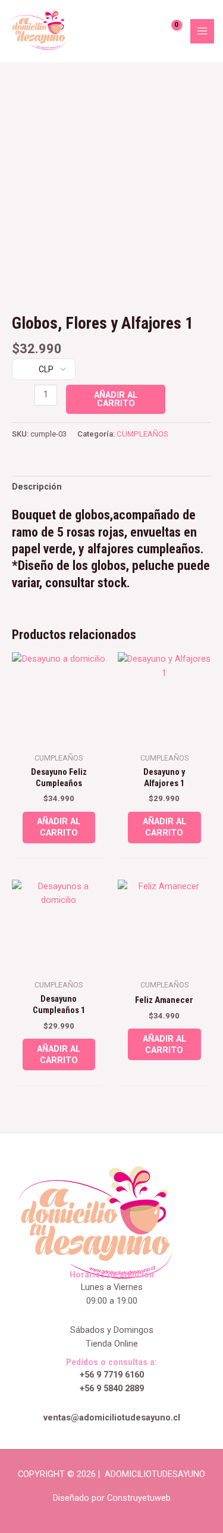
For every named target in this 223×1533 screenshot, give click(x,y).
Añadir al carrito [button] (58, 827)
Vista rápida (58, 735)
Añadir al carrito (115, 399)
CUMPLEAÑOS (142, 433)
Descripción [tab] (37, 486)
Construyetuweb (139, 1498)
